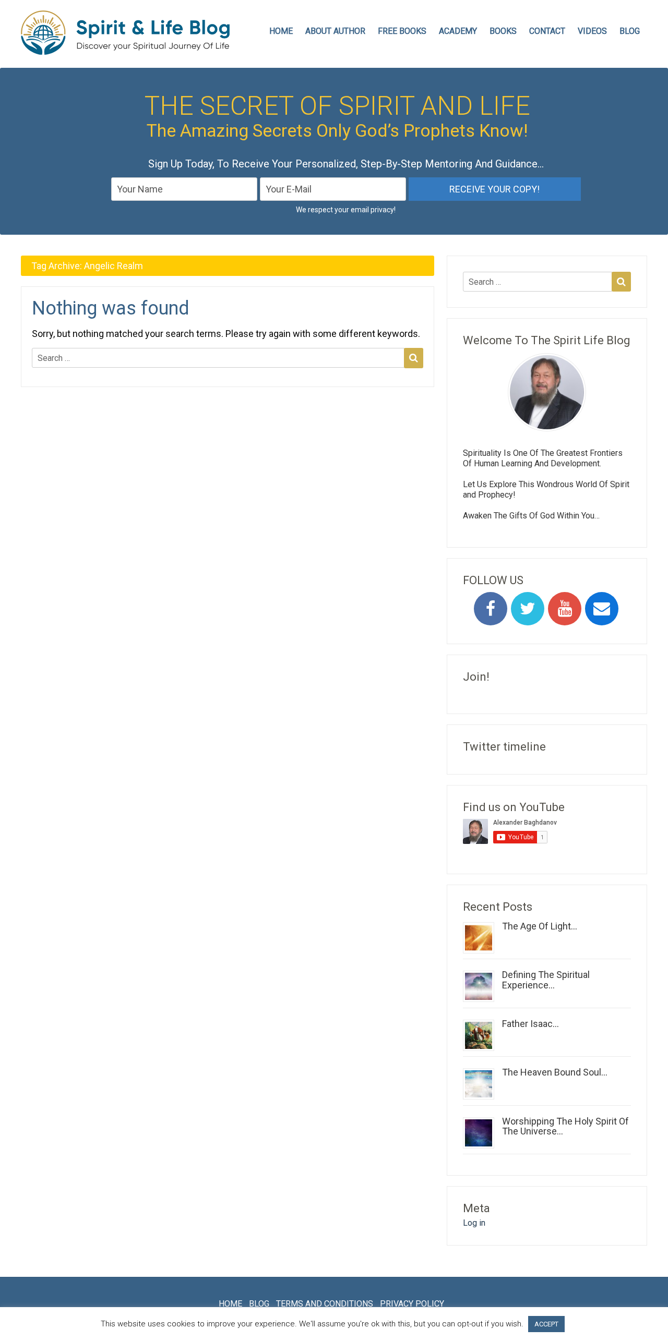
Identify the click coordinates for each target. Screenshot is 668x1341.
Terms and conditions (324, 1304)
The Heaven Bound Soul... (554, 1072)
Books (503, 31)
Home (230, 1304)
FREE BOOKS (402, 31)
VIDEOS (592, 31)
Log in (474, 1223)
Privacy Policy (412, 1304)
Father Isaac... (530, 1023)
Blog (629, 31)
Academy (458, 31)
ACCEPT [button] (546, 1324)
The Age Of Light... (539, 926)
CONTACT (547, 31)
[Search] (413, 358)
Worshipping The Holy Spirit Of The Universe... (565, 1126)
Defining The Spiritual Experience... (546, 979)
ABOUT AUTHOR (335, 31)
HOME (281, 31)
